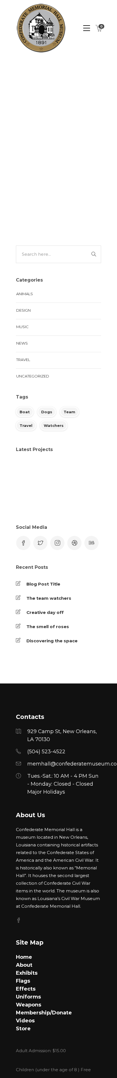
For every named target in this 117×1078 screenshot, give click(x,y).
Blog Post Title (43, 584)
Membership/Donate (44, 1013)
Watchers (54, 425)
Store (23, 1028)
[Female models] (28, 500)
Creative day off (45, 612)
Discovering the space (52, 640)
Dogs (46, 412)
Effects (25, 989)
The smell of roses (47, 626)
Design (23, 310)
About (24, 965)
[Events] (85, 471)
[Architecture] (56, 471)
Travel (38, 207)
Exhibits (26, 973)
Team (69, 412)
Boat (25, 412)
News (22, 343)
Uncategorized (63, 207)
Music (22, 326)
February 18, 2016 (68, 95)
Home (24, 957)
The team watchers (48, 598)
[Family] (85, 500)
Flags (23, 981)
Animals (24, 293)
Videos (25, 1021)
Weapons (28, 1005)
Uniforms (28, 997)
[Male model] (56, 500)
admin (39, 95)
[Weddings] (28, 471)
